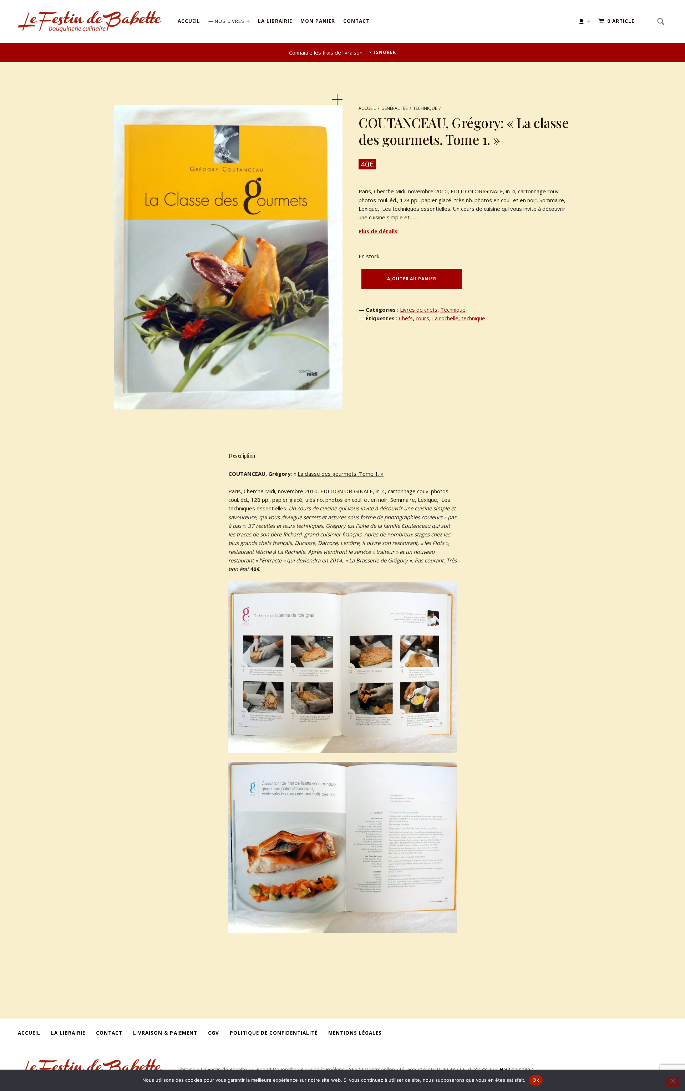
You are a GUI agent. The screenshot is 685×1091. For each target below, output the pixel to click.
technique (473, 318)
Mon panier (317, 21)
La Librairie (275, 21)
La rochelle (445, 318)
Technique (425, 108)
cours (422, 318)
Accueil (189, 21)
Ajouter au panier (411, 279)
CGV (213, 1033)
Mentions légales (355, 1033)
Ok (536, 1080)
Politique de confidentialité (274, 1033)
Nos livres (229, 21)
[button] (337, 99)
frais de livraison (342, 52)
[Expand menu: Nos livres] (248, 21)
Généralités (394, 108)
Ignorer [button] (385, 52)
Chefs (406, 318)
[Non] (672, 1082)
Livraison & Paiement (165, 1033)
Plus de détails (378, 231)
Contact (356, 21)
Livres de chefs (418, 309)
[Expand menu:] (588, 21)
